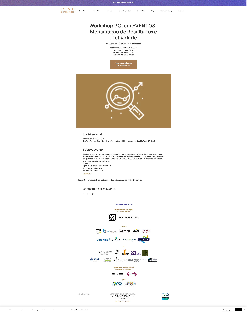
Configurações (227, 310)
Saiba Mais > (87, 174)
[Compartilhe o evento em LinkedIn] (93, 194)
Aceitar (238, 310)
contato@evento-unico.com (122, 301)
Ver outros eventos (123, 65)
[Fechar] (245, 309)
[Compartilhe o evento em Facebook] (84, 194)
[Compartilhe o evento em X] (88, 194)
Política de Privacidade (82, 310)
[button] (124, 10)
